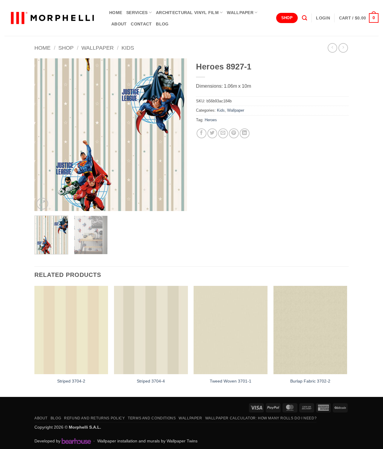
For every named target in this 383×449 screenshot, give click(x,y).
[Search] (304, 18)
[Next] (176, 134)
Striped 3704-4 (151, 381)
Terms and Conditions (152, 418)
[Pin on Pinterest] (234, 133)
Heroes (211, 120)
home (115, 12)
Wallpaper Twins (182, 441)
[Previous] (44, 134)
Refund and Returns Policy (94, 418)
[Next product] (332, 47)
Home (42, 48)
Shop (66, 48)
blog (162, 24)
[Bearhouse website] (76, 441)
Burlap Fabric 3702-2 (310, 381)
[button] (323, 18)
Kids (127, 48)
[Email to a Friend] (223, 133)
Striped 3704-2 (71, 381)
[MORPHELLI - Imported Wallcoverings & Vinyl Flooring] (52, 18)
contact (141, 24)
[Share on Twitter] (212, 133)
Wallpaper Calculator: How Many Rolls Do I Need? (261, 418)
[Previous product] (343, 47)
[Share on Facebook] (201, 133)
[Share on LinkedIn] (245, 133)
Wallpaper (240, 12)
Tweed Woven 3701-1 (230, 381)
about (119, 24)
